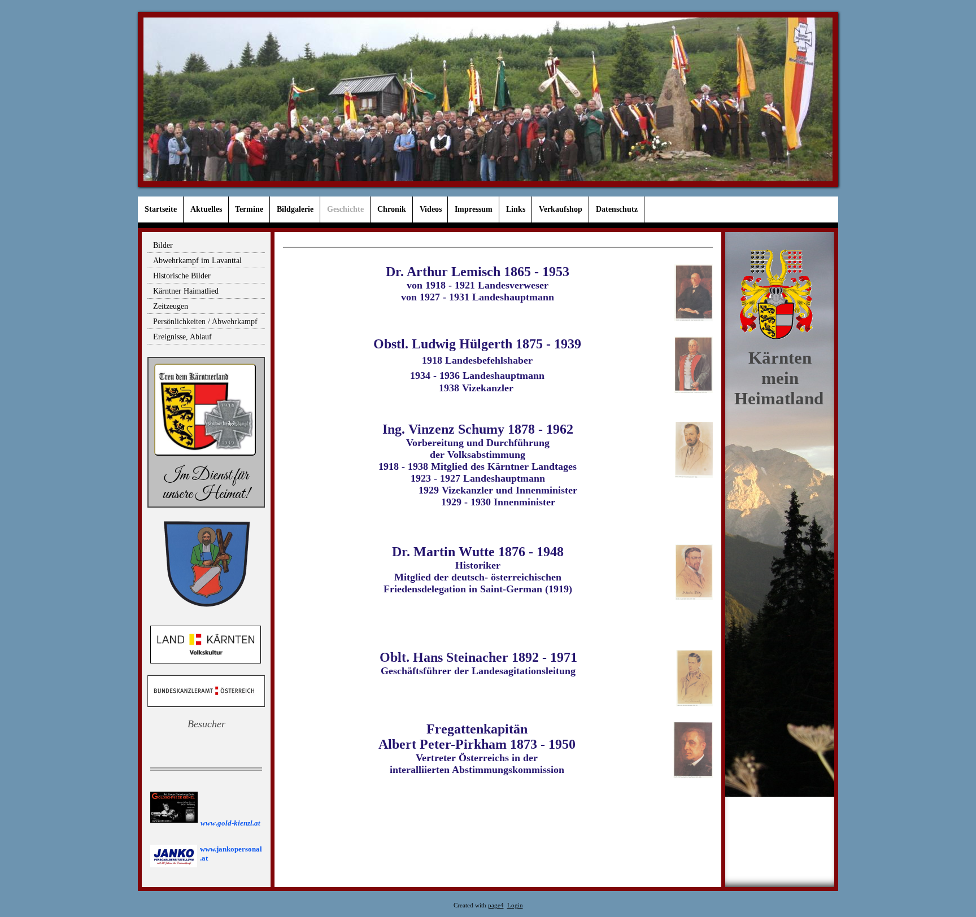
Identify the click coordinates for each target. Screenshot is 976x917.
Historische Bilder (182, 276)
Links (515, 209)
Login (515, 905)
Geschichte (345, 209)
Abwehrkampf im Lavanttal (197, 260)
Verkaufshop (560, 209)
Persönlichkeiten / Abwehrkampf (205, 321)
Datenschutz (617, 209)
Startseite (161, 209)
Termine (249, 209)
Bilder (163, 245)
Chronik (391, 209)
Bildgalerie (295, 209)
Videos (431, 209)
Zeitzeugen (170, 306)
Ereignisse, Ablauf (182, 337)
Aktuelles (206, 209)
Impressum (474, 209)
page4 (496, 905)
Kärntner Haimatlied (186, 291)
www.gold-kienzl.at (230, 823)
